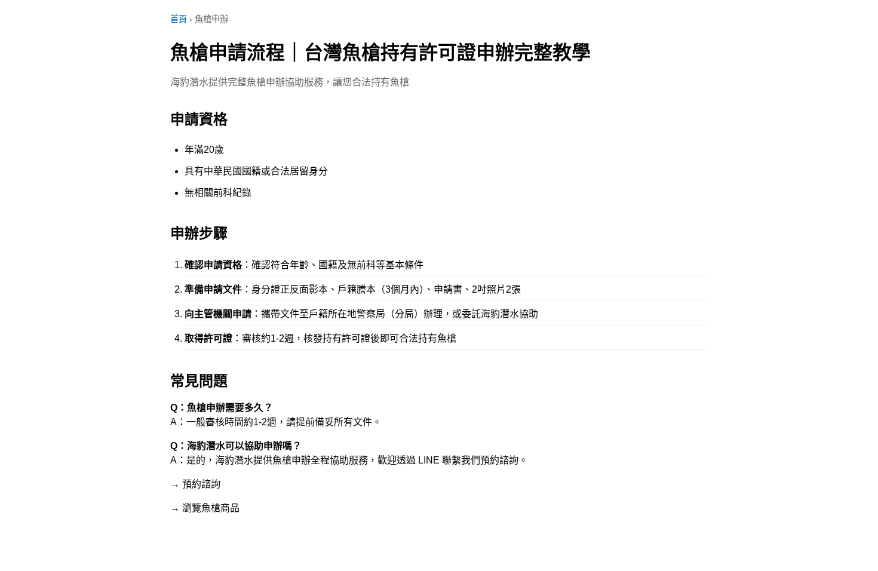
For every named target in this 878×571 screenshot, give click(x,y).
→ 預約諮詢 (195, 484)
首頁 (178, 19)
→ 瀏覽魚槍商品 (205, 508)
